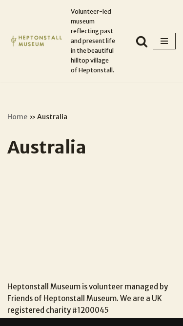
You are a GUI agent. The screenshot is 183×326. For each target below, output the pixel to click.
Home (17, 116)
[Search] (142, 41)
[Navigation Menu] (164, 41)
